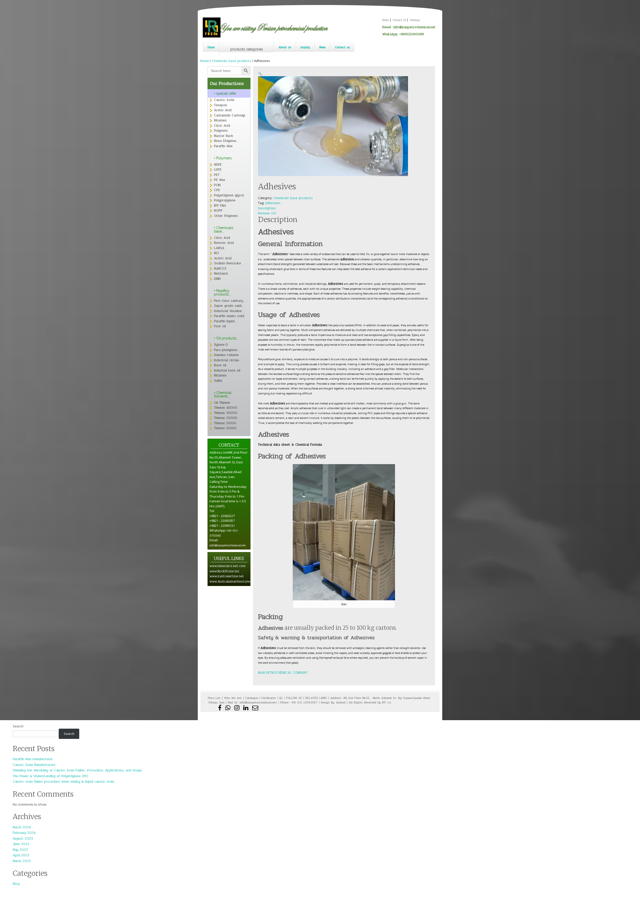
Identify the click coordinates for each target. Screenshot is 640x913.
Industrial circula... (227, 360)
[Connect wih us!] (246, 709)
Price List (214, 698)
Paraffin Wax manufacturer (33, 759)
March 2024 (22, 827)
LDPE (218, 169)
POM (217, 185)
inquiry (305, 47)
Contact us (342, 47)
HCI (216, 253)
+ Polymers (223, 158)
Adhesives (272, 203)
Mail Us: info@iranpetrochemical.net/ (252, 702)
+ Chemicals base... (223, 229)
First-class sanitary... (229, 300)
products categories (246, 49)
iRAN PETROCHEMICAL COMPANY (283, 672)
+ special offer (225, 93)
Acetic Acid (223, 110)
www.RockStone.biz (224, 571)
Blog (16, 883)
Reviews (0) (267, 213)
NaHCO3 (220, 268)
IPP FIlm (220, 205)
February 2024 (24, 832)
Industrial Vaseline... (229, 310)
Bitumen (220, 120)
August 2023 (23, 838)
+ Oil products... (226, 338)
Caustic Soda (224, 99)
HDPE (218, 164)
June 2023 (21, 844)
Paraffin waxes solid (229, 315)
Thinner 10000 (225, 428)
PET (217, 174)
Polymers (221, 130)
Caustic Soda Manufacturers (34, 764)
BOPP (218, 210)
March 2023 (22, 861)
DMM (217, 278)
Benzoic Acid (224, 242)
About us (284, 47)
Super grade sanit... (229, 305)
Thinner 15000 (225, 423)
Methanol (221, 273)
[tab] (277, 208)
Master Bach (223, 135)
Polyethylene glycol (229, 195)
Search (18, 726)
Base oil (220, 365)
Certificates (269, 698)
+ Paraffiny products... (222, 292)
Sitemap (415, 20)
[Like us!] (220, 709)
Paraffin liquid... (225, 321)
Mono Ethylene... (226, 140)
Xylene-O (221, 344)
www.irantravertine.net (227, 576)
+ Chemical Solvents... (223, 394)
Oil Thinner (222, 402)
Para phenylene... (227, 349)
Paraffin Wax (223, 146)
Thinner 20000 (225, 417)
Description (267, 208)
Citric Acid (222, 125)
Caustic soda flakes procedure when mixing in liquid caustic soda (63, 781)
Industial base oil (227, 370)
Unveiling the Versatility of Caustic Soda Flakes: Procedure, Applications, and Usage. (77, 770)
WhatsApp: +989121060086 (403, 34)
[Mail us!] (255, 709)
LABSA (219, 248)
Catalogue (251, 698)
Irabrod (341, 702)
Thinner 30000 (225, 412)
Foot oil (220, 326)
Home (385, 20)
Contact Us (399, 20)
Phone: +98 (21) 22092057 (299, 702)
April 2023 (21, 855)
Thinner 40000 (225, 407)
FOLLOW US (294, 698)
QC (281, 698)
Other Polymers (226, 215)
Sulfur (218, 380)
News (322, 47)
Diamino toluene (226, 354)
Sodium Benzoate (227, 263)
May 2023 (20, 849)
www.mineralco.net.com (228, 566)
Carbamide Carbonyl (229, 115)
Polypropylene (225, 200)
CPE (217, 190)
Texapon (220, 105)
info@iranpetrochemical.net (415, 27)
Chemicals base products (231, 60)
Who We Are (233, 698)
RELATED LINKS (316, 698)
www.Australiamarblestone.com (234, 581)
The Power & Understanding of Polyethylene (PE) (50, 776)
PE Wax (219, 179)
